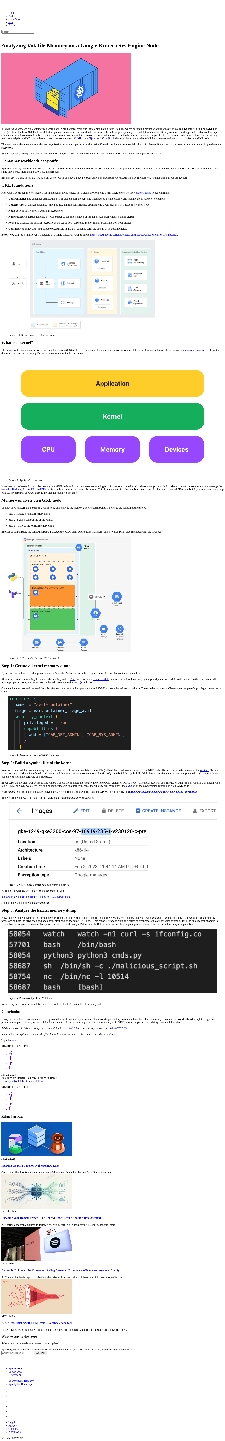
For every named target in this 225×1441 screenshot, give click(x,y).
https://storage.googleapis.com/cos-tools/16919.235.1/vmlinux (35, 896)
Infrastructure (27, 1081)
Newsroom (14, 1374)
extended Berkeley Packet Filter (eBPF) (23, 489)
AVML (78, 138)
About (11, 25)
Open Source (15, 19)
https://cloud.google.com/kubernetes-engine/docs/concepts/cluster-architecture (133, 234)
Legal (11, 1422)
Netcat (5, 924)
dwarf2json (89, 138)
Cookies (13, 1428)
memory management (195, 349)
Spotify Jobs (15, 1371)
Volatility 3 (108, 138)
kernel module (101, 679)
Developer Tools (10, 1081)
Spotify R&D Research (21, 1380)
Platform (39, 1081)
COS (72, 679)
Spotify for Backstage (20, 1384)
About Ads (14, 1431)
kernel (10, 349)
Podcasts (13, 15)
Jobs (10, 22)
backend (12, 1040)
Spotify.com (15, 1368)
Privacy (12, 1425)
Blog (11, 12)
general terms (143, 192)
